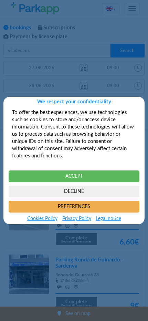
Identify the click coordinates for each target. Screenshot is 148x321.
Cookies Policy (42, 218)
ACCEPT (74, 176)
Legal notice (108, 218)
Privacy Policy (76, 218)
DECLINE (74, 191)
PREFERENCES (74, 206)
